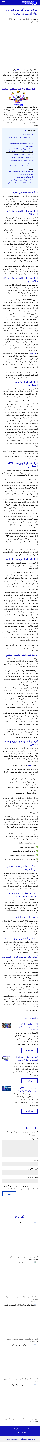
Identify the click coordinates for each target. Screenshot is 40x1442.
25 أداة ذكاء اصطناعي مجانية (25, 134)
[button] (26, 131)
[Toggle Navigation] (3, 3)
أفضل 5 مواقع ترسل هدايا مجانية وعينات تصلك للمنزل (21, 1379)
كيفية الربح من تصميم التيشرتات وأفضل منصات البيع (21, 1419)
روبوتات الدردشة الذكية (25, 177)
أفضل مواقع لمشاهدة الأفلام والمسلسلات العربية (22, 1339)
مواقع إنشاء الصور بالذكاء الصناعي (22, 157)
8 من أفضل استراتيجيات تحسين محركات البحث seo (21, 1257)
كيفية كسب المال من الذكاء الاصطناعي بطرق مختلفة (26, 1058)
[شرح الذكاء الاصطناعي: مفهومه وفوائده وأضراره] (6, 1088)
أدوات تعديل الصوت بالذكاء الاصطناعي (21, 149)
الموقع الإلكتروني (32, 1177)
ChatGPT (32, 353)
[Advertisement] (20, 47)
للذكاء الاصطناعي (20, 70)
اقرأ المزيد (29, 1050)
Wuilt (30, 765)
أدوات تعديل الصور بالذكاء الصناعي (22, 154)
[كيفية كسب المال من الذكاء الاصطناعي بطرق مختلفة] (6, 1058)
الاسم (35, 1160)
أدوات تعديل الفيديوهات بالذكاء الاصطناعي (19, 151)
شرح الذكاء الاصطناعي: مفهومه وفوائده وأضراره (28, 1089)
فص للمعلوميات (27, 19)
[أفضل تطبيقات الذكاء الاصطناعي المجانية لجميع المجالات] (6, 1025)
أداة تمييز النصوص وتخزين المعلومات (21, 180)
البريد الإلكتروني (32, 1169)
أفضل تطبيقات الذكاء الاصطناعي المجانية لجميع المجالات (27, 1026)
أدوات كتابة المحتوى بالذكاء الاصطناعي (20, 183)
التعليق (35, 1139)
